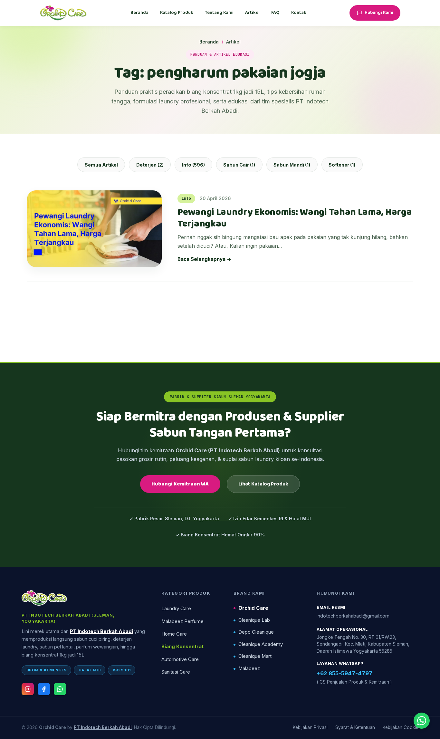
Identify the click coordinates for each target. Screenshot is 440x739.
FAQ (275, 12)
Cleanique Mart (255, 656)
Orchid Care (253, 608)
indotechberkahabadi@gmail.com (353, 616)
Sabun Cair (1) (239, 165)
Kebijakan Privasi (310, 727)
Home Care (174, 634)
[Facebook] (44, 689)
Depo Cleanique (256, 632)
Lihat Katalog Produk (263, 484)
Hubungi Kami (379, 12)
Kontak (298, 12)
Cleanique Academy (260, 644)
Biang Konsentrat (182, 646)
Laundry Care (176, 608)
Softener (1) (342, 165)
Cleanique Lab (254, 620)
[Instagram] (28, 689)
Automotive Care (180, 659)
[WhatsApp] (60, 689)
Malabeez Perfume (182, 621)
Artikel (252, 12)
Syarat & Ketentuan (355, 727)
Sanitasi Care (175, 672)
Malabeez (249, 668)
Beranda (139, 12)
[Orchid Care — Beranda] (63, 13)
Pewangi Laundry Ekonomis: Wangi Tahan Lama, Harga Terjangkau (294, 218)
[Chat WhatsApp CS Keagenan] (422, 721)
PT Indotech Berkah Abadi (101, 631)
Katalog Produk (176, 12)
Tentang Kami (219, 12)
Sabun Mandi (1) (291, 165)
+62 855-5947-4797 (344, 673)
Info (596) (193, 165)
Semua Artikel (101, 165)
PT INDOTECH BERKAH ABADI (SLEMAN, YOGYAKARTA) (68, 618)
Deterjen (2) (150, 165)
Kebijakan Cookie (400, 727)
